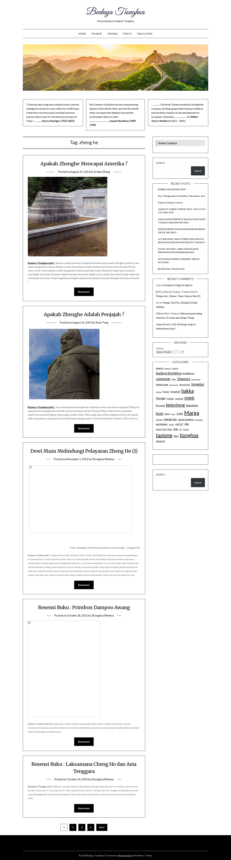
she (186, 424)
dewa (173, 379)
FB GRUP (96, 33)
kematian (192, 405)
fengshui (197, 384)
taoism (186, 429)
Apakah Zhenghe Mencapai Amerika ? (83, 164)
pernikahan (162, 424)
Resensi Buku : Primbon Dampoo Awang (84, 607)
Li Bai (179, 413)
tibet (176, 436)
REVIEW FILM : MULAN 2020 (171, 269)
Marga (191, 412)
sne (175, 429)
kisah (159, 413)
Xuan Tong (102, 322)
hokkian (170, 398)
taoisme (164, 435)
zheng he (160, 441)
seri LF (179, 424)
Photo (127, 33)
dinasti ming (195, 379)
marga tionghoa (186, 419)
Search (160, 162)
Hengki (161, 398)
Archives (160, 348)
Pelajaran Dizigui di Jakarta (170, 202)
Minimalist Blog (125, 855)
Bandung (167, 368)
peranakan (199, 420)
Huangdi (179, 398)
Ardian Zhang (102, 171)
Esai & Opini (145, 33)
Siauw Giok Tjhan (164, 429)
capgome (163, 378)
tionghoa (189, 435)
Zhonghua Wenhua (103, 459)
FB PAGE (112, 33)
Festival (159, 392)
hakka (187, 390)
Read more (84, 291)
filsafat (166, 391)
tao (180, 429)
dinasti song (174, 385)
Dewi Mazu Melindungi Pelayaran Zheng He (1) (84, 451)
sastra (171, 424)
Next (101, 827)
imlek (189, 397)
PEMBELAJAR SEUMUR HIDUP (172, 189)
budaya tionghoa (168, 373)
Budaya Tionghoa (115, 12)
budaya (175, 368)
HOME (82, 33)
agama (159, 368)
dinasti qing (162, 384)
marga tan (170, 419)
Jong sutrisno (163, 324)
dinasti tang (184, 384)
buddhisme (188, 373)
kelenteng (175, 404)
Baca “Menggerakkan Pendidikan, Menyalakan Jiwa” (181, 196)
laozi (167, 413)
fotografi (175, 391)
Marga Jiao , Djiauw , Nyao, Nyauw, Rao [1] (178, 296)
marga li (159, 419)
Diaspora (183, 379)
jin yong (160, 405)
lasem (173, 414)
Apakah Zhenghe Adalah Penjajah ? (84, 314)
